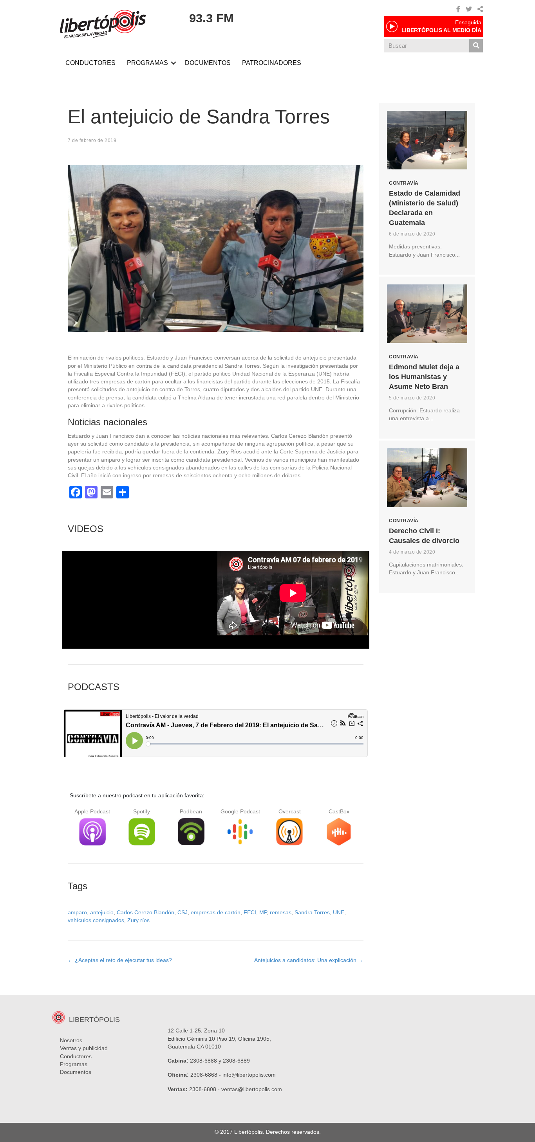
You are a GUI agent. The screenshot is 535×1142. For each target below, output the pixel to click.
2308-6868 (203, 1075)
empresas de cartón (215, 912)
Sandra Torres (312, 912)
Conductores (76, 1056)
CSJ (182, 912)
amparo (77, 912)
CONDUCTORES (90, 62)
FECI (250, 912)
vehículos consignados (96, 920)
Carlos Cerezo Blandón (145, 912)
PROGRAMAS (147, 62)
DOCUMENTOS (208, 62)
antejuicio (102, 912)
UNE (338, 912)
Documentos (75, 1072)
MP (263, 912)
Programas (73, 1064)
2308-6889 (236, 1060)
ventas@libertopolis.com (251, 1089)
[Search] (476, 45)
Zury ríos (138, 920)
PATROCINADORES (271, 62)
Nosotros (71, 1040)
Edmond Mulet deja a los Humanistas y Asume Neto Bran (424, 376)
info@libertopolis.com (249, 1075)
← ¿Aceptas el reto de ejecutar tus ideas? (120, 960)
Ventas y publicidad (84, 1048)
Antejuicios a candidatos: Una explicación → (308, 960)
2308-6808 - (205, 1089)
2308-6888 (203, 1060)
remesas (280, 912)
